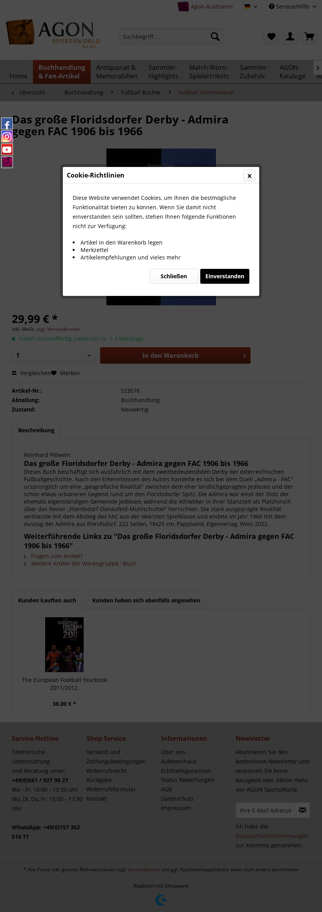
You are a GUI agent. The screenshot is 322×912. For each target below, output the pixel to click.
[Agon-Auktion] (7, 162)
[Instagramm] (7, 136)
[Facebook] (7, 123)
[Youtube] (7, 149)
